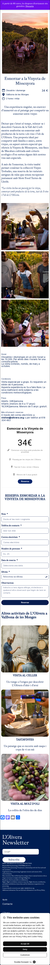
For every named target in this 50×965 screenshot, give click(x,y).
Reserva (25, 481)
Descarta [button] (30, 6)
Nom (3, 514)
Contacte (7, 904)
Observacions (7, 583)
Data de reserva (8, 560)
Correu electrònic (9, 537)
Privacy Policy (41, 890)
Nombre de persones (11, 549)
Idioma (4, 572)
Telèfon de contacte (10, 525)
